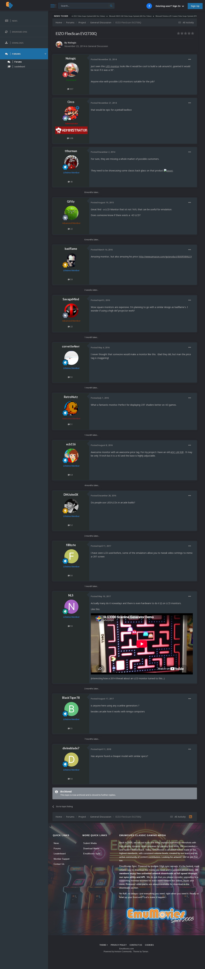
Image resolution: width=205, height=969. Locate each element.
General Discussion (98, 46)
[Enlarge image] (168, 170)
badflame (71, 248)
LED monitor (112, 66)
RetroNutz (71, 397)
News (56, 843)
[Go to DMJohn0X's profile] (71, 506)
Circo (70, 102)
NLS (70, 595)
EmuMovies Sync (91, 853)
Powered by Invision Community (118, 951)
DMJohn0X (71, 494)
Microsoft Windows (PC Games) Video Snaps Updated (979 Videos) (161, 16)
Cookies (149, 945)
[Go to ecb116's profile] (71, 455)
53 (71, 377)
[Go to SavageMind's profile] (71, 310)
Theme (103, 945)
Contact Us (59, 864)
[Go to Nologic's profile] (59, 44)
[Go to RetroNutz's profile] (71, 408)
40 (71, 181)
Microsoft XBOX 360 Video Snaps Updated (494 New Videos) (113, 16)
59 (71, 279)
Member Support (62, 859)
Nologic (72, 42)
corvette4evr (71, 346)
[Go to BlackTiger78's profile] (71, 709)
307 (71, 88)
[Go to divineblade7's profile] (71, 759)
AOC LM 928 (177, 452)
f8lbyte (71, 545)
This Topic (65, 5)
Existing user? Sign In (169, 6)
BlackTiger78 (71, 697)
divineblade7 (70, 748)
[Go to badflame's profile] (71, 260)
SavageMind (71, 299)
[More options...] (189, 59)
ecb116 (71, 444)
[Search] (111, 5)
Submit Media (90, 843)
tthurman (71, 151)
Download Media (91, 848)
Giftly (71, 201)
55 (71, 728)
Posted (104, 59)
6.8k (71, 138)
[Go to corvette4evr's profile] (71, 358)
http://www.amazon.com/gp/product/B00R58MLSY (165, 256)
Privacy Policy (119, 945)
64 (71, 474)
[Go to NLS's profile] (71, 606)
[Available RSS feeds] (190, 816)
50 (71, 575)
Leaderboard (60, 853)
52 (71, 525)
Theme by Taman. (141, 951)
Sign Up (195, 6)
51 (71, 424)
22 (71, 228)
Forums (57, 848)
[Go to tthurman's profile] (71, 162)
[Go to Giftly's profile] (71, 213)
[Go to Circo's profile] (71, 113)
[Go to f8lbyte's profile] (71, 556)
